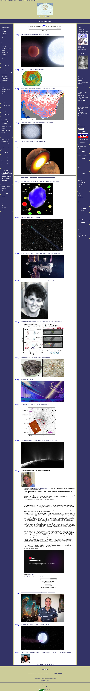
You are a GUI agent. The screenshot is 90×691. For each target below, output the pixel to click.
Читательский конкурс (6, 178)
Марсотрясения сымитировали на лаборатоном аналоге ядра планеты (37, 146)
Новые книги (4, 54)
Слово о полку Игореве (6, 121)
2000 (2, 203)
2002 (2, 199)
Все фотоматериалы (5, 209)
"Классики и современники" (7, 68)
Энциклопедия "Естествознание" (81, 76)
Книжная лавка (4, 59)
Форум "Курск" (4, 145)
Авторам (79, 178)
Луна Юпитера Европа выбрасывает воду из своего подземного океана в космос (39, 440)
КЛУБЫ (6, 152)
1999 (2, 205)
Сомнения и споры (5, 52)
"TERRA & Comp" (81, 95)
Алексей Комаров (46, 684)
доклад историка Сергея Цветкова (41, 488)
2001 (2, 201)
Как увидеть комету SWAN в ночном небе (30, 217)
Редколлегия (80, 176)
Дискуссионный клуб (5, 139)
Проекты (79, 195)
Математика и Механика (82, 119)
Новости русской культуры (7, 27)
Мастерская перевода (6, 166)
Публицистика (4, 35)
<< (35, 664)
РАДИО (83, 151)
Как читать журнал (81, 182)
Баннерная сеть (81, 217)
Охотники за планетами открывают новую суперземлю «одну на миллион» (38, 592)
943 (40, 664)
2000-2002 (83, 54)
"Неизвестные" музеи (5, 95)
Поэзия (3, 44)
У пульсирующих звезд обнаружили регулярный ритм (33, 141)
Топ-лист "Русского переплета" (81, 215)
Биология (79, 115)
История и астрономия (82, 49)
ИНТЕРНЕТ (83, 210)
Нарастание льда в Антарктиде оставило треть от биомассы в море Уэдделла (38, 88)
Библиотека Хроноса (82, 146)
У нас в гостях (4, 56)
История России (5, 117)
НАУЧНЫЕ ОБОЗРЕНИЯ (83, 89)
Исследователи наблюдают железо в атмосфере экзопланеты (35, 624)
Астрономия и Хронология (6, 126)
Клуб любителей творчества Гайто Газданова (7, 161)
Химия (79, 124)
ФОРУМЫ (7, 135)
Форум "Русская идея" (6, 143)
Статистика (51, 678)
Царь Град (31, 574)
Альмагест (3, 128)
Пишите (15, 0)
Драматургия (4, 46)
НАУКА (83, 24)
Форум (3, 190)
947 (47, 664)
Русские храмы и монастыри (5, 99)
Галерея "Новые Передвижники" (45, 680)
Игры (79, 163)
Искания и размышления (6, 48)
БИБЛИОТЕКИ (83, 142)
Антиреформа (80, 110)
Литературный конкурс (6, 176)
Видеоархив (4, 102)
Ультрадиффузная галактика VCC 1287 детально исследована (35, 404)
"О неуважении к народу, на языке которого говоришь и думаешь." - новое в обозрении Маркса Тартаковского (46, 652)
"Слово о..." (4, 70)
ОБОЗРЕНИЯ (6, 65)
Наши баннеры (80, 219)
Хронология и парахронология (5, 124)
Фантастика (4, 188)
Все (78, 225)
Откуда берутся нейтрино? (27, 379)
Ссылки (48, 678)
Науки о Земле (80, 117)
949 (51, 664)
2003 (2, 198)
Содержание (7, 0)
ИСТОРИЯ (7, 114)
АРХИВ (6, 193)
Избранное (80, 202)
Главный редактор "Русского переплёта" (33, 576)
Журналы (79, 199)
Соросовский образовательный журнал (82, 113)
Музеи (79, 162)
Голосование (26, 0)
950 (53, 664)
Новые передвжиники (6, 89)
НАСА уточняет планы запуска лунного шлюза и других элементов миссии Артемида (40, 253)
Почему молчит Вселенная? (83, 31)
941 (37, 664)
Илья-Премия (4, 180)
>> (54, 664)
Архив (45, 678)
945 (44, 664)
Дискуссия (36, 0)
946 (46, 664)
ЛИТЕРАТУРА (7, 24)
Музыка (3, 93)
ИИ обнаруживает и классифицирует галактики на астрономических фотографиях (40, 181)
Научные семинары (81, 85)
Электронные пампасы (6, 186)
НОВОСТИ (83, 222)
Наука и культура (81, 53)
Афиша (3, 29)
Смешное (79, 169)
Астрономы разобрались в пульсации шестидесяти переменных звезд (37, 122)
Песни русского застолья (82, 165)
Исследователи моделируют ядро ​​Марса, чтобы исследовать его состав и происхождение (41, 321)
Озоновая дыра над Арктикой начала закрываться (32, 69)
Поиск (79, 193)
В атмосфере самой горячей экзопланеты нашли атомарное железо (36, 34)
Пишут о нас (80, 184)
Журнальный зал (5, 62)
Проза (3, 42)
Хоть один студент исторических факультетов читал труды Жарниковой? (37, 280)
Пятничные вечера (5, 155)
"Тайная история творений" (7, 72)
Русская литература (81, 126)
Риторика (3, 96)
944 (42, 664)
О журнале (80, 180)
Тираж (79, 186)
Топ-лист (31, 0)
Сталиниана (4, 132)
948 (49, 664)
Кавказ (3, 38)
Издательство (4, 58)
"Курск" (3, 37)
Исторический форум (5, 146)
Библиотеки (80, 204)
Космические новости (82, 70)
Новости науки (80, 229)
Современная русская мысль (7, 108)
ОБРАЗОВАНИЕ (83, 103)
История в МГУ (4, 119)
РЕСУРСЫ (83, 189)
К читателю (4, 31)
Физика (79, 122)
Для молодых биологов (83, 139)
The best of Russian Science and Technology (83, 236)
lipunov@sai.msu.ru (58, 673)
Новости (20, 0)
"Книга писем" (4, 74)
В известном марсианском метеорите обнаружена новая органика (36, 357)
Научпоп (79, 148)
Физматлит (80, 80)
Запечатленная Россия (6, 130)
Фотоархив (4, 207)
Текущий (3, 196)
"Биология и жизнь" (81, 100)
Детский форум (4, 149)
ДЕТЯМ (6, 183)
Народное (80, 167)
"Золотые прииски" (5, 78)
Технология (80, 120)
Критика (3, 50)
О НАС (83, 173)
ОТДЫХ (83, 158)
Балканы (3, 40)
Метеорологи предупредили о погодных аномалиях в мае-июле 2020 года (38, 177)
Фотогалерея (4, 91)
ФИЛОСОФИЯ (7, 105)
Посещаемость (80, 197)
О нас (11, 0)
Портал (1, 0)
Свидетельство (43, 26)
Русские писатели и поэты (83, 200)
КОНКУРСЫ (6, 170)
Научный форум (5, 141)
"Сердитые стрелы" (5, 80)
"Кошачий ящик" (5, 76)
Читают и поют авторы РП (83, 155)
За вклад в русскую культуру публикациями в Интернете (7, 173)
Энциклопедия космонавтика (80, 73)
